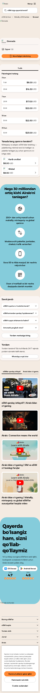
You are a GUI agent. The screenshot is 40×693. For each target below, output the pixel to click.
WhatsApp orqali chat (20, 356)
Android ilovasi (30, 568)
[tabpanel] (20, 103)
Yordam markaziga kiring (20, 335)
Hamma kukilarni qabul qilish (20, 674)
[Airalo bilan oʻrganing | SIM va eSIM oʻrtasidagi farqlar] (20, 450)
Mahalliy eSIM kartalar (21, 17)
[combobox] (20, 10)
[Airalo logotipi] (6, 3)
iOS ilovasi (12, 568)
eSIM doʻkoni (6, 17)
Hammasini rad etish (20, 680)
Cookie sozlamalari (20, 686)
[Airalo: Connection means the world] (20, 420)
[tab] (20, 68)
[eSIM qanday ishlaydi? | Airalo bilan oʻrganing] (20, 388)
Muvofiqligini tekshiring (21, 56)
